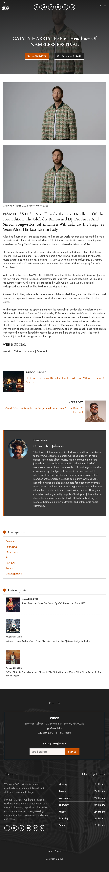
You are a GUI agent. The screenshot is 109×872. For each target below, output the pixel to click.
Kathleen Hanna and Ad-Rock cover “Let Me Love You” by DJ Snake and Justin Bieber (48, 641)
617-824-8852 (63, 733)
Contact (58, 851)
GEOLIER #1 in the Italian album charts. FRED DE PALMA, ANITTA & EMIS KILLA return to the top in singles (53, 674)
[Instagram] (51, 7)
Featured (10, 541)
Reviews (10, 563)
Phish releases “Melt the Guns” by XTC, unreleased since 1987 (53, 603)
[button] (100, 5)
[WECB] (5, 5)
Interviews (11, 547)
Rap (8, 557)
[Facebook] (37, 7)
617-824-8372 (45, 733)
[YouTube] (58, 7)
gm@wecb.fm (54, 728)
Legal (49, 851)
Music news (39, 56)
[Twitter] (44, 7)
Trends (9, 568)
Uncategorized (14, 573)
